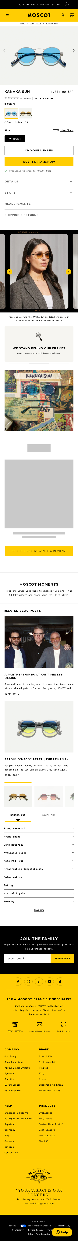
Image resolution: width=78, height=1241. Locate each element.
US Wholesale (12, 1090)
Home (22, 24)
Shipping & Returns (16, 1112)
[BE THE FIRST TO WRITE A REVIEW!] (39, 562)
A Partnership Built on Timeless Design (34, 676)
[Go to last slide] (9, 272)
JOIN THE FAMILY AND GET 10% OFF (39, 4)
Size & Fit (45, 1056)
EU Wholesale (12, 1084)
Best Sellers (47, 1129)
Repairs (9, 1124)
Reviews (43, 1067)
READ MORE (12, 693)
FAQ (7, 1135)
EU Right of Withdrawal (19, 1118)
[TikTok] (60, 981)
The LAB (43, 1141)
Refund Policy (35, 1230)
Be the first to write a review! (39, 551)
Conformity (18, 1230)
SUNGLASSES (35, 24)
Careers (9, 1141)
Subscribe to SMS (49, 1090)
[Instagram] (28, 981)
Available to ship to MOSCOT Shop (30, 170)
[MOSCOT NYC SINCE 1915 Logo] (39, 15)
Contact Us (11, 1152)
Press (42, 1079)
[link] (18, 98)
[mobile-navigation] (7, 15)
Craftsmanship (47, 1061)
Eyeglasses (45, 1112)
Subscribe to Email (51, 1084)
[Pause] (66, 4)
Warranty (10, 1129)
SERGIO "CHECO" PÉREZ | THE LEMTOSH (37, 759)
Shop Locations (14, 1061)
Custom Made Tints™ (51, 1124)
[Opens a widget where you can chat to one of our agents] (62, 1232)
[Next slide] (74, 51)
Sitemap (9, 1146)
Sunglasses (45, 1118)
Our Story (10, 1056)
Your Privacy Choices (39, 1226)
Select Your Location (39, 1234)
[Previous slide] (4, 51)
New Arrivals (47, 1135)
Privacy (12, 1226)
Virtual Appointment (17, 1067)
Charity (9, 1079)
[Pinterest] (39, 981)
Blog (41, 1073)
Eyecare (9, 1073)
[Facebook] (18, 981)
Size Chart (66, 130)
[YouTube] (49, 981)
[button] (63, 15)
